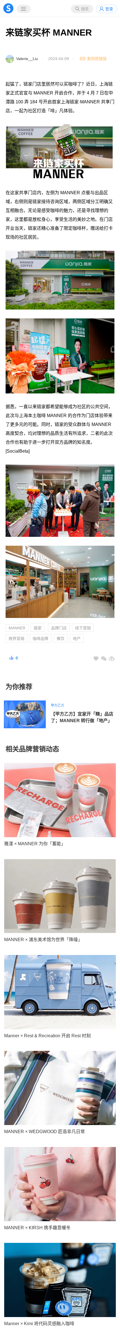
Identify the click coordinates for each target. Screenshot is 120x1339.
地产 (77, 638)
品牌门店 (59, 628)
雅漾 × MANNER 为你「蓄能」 (35, 843)
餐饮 (60, 638)
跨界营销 (16, 638)
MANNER (17, 628)
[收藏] (96, 658)
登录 (109, 9)
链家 (38, 628)
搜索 (85, 9)
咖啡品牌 (40, 638)
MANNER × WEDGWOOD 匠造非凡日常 (44, 1131)
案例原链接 (97, 58)
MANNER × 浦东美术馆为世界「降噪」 (43, 939)
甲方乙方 (57, 705)
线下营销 (83, 628)
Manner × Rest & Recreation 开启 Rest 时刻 (47, 1035)
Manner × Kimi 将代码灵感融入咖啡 (39, 1323)
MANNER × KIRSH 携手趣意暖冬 (37, 1227)
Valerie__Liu (27, 58)
